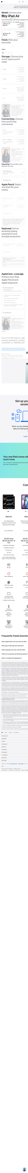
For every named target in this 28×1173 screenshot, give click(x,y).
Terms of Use (11, 770)
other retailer (21, 763)
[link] (24, 1169)
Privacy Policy (4, 770)
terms (14, 712)
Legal (22, 770)
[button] (19, 2)
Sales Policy (17, 770)
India (2, 766)
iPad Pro (9, 517)
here (5, 680)
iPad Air (10, 732)
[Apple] (2, 732)
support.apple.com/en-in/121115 (8, 699)
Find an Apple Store (13, 763)
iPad (6, 732)
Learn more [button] (15, 22)
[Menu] (26, 2)
